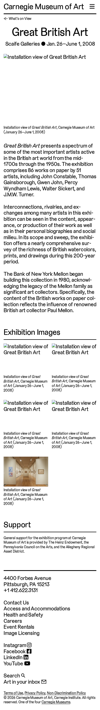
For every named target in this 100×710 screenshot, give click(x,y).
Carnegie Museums (56, 702)
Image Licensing (21, 633)
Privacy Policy (35, 693)
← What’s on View (17, 18)
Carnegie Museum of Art (44, 7)
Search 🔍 (14, 675)
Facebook (15, 651)
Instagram (15, 645)
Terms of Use (13, 693)
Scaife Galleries (22, 43)
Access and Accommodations (37, 608)
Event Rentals (19, 626)
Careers (13, 620)
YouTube (14, 663)
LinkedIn (14, 657)
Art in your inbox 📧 (25, 681)
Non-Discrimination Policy (66, 693)
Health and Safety (23, 614)
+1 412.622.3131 (21, 590)
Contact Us (16, 602)
